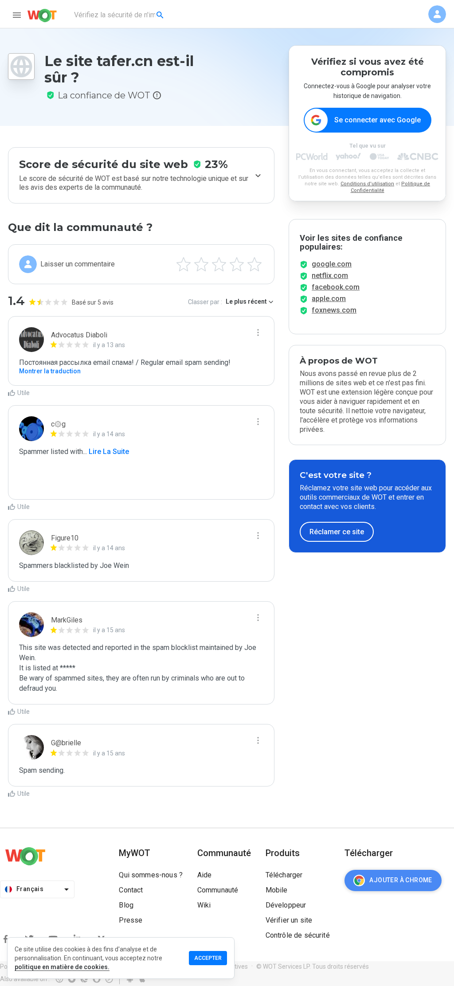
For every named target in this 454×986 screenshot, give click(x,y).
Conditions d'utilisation (367, 184)
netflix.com (330, 275)
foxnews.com (334, 310)
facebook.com (336, 287)
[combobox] (119, 15)
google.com (332, 264)
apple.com (329, 298)
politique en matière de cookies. (62, 966)
